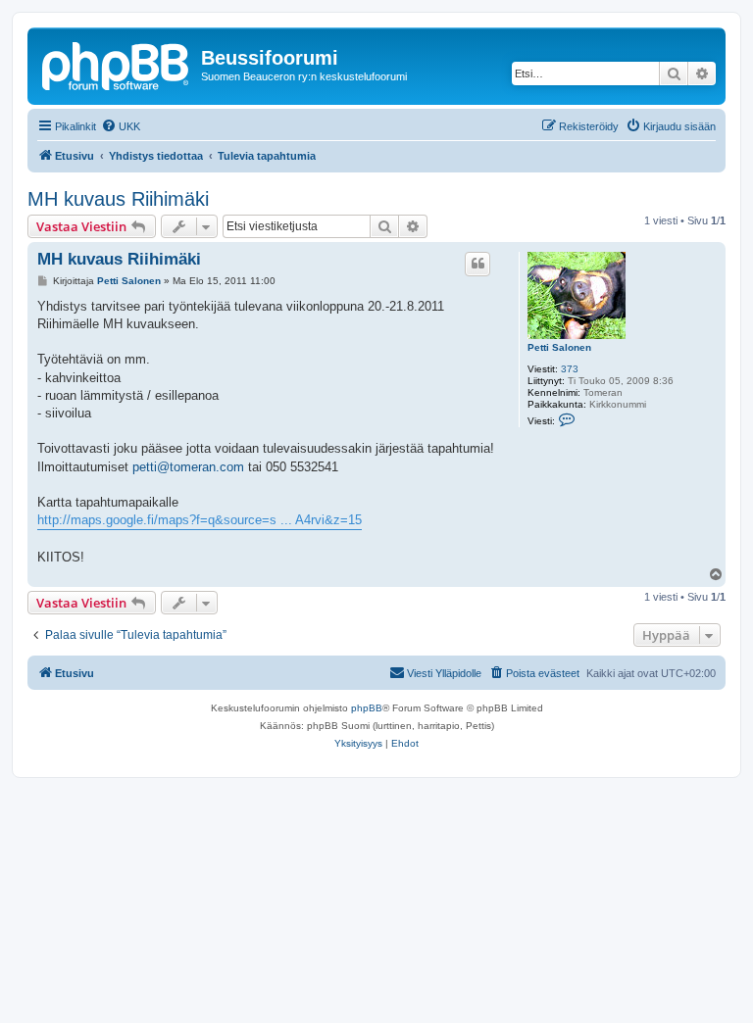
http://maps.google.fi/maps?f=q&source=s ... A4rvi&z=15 (199, 519)
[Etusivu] (116, 63)
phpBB (366, 708)
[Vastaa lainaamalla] (477, 263)
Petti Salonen (559, 347)
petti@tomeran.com (188, 467)
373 (569, 369)
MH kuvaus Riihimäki (118, 199)
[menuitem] (120, 126)
